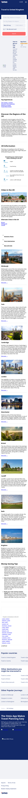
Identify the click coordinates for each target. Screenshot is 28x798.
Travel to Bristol (5, 679)
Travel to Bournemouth (7, 682)
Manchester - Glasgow (6, 625)
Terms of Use (11, 783)
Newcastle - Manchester (7, 632)
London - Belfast (5, 627)
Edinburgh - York (5, 631)
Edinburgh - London (6, 620)
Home (3, 708)
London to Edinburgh (7, 695)
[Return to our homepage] (4, 2)
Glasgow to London (6, 698)
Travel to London (6, 675)
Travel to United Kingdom (8, 657)
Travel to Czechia (6, 661)
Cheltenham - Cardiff (6, 634)
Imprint (3, 783)
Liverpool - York (5, 624)
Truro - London (5, 636)
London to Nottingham (7, 701)
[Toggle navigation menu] (26, 2)
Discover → (4, 282)
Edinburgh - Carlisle (6, 643)
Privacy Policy (5, 786)
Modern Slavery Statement (8, 789)
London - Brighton (5, 619)
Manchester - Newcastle (7, 639)
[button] (8, 25)
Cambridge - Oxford (6, 637)
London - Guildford (6, 641)
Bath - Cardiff (5, 622)
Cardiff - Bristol (5, 629)
